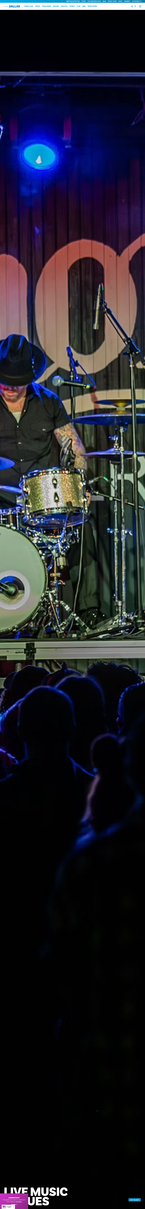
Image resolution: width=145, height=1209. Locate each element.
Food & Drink (46, 6)
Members (127, 1)
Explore (56, 6)
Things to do (28, 6)
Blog (104, 1)
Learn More (19, 1201)
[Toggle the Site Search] (136, 6)
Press (120, 1)
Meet (84, 6)
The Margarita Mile (94, 1)
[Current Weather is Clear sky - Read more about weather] (132, 6)
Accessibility (136, 1)
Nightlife (64, 6)
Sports (72, 6)
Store (84, 1)
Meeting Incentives (73, 1)
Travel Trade (112, 1)
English (9, 1207)
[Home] (12, 6)
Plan (78, 6)
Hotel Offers (92, 6)
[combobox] (8, 1207)
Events (37, 6)
